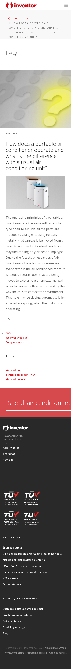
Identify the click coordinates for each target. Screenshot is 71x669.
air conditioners (15, 379)
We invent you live (16, 337)
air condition (13, 370)
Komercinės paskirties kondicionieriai (25, 572)
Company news (15, 342)
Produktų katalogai (14, 627)
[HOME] (9, 18)
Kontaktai (8, 460)
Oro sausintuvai (12, 584)
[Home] (21, 5)
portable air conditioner (20, 374)
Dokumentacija (12, 621)
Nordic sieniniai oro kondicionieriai (24, 560)
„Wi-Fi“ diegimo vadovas (17, 615)
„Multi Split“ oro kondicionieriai (22, 566)
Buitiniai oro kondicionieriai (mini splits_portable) (32, 553)
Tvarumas (9, 453)
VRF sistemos (10, 578)
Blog (5, 633)
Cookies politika (58, 652)
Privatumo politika (37, 652)
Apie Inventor (11, 447)
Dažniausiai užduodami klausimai (23, 609)
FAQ (8, 333)
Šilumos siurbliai (13, 547)
